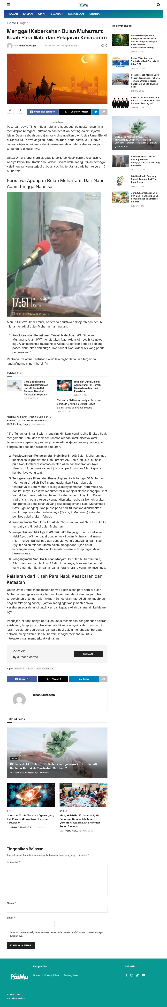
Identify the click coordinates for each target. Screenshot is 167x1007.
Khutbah (95, 13)
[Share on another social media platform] (103, 112)
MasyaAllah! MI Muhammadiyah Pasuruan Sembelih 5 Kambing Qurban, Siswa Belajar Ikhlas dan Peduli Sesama (79, 404)
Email (11, 917)
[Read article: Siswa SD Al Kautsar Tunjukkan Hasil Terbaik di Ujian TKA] (120, 63)
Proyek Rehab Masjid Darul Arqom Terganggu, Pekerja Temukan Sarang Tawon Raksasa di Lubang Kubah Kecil (145, 80)
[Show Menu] (8, 5)
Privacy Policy (51, 975)
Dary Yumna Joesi (21, 827)
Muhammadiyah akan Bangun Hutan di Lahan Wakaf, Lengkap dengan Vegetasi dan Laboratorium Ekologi (144, 41)
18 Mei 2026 (138, 107)
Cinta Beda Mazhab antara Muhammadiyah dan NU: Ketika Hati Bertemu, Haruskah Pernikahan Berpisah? (136, 139)
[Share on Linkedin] (95, 112)
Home (11, 23)
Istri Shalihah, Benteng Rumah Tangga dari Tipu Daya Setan (144, 179)
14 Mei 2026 (138, 52)
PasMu (18, 994)
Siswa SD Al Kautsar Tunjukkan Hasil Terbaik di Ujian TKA (145, 61)
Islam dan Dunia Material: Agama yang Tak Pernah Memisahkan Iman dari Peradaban (30, 819)
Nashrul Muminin (24, 773)
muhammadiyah (45, 668)
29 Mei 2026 (65, 411)
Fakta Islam (76, 13)
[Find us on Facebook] (126, 975)
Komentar (14, 862)
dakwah (19, 668)
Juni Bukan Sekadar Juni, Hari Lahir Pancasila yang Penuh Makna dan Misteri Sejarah (144, 197)
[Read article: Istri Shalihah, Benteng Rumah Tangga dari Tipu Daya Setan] (120, 181)
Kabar (13, 13)
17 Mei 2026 (138, 91)
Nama (11, 903)
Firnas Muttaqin (27, 45)
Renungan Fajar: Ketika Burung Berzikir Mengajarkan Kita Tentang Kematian (145, 161)
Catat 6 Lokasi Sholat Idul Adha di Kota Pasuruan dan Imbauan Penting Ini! (145, 100)
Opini (42, 13)
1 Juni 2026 (82, 395)
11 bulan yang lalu (50, 45)
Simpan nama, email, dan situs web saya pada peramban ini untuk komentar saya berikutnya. (56, 934)
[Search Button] (158, 5)
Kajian (28, 13)
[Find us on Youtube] (143, 975)
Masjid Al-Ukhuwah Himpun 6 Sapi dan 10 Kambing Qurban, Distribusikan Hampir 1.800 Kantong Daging (29, 420)
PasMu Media (71, 831)
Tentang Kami (71, 975)
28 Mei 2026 (39, 424)
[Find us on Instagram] (131, 975)
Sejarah (57, 13)
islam (30, 668)
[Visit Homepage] (83, 5)
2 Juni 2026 (31, 398)
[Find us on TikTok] (137, 975)
